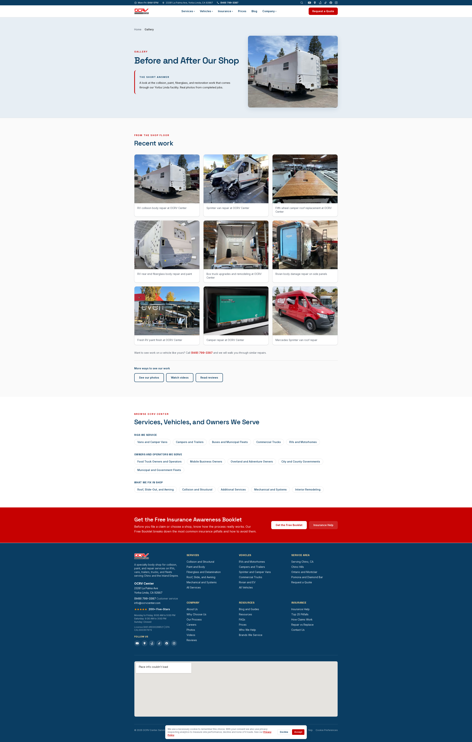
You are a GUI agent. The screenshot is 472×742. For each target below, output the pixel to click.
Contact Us (298, 629)
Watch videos (180, 377)
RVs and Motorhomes (303, 442)
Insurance (225, 11)
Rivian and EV (247, 582)
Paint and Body (196, 566)
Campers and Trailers (190, 442)
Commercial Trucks (268, 442)
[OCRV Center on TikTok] (325, 2)
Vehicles (206, 11)
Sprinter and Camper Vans (255, 572)
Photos (191, 629)
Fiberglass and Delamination (204, 572)
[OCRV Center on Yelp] (320, 2)
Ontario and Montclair (304, 572)
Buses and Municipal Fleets (230, 442)
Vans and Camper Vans (152, 442)
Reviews (192, 640)
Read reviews (209, 377)
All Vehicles (246, 587)
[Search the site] (301, 2)
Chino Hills (297, 566)
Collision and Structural (197, 489)
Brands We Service (250, 634)
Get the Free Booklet (289, 525)
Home (137, 29)
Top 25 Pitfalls (299, 614)
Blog (254, 11)
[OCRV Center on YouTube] (309, 2)
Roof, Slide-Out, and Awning (155, 489)
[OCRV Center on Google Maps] (314, 2)
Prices (242, 11)
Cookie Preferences (327, 730)
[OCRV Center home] (141, 11)
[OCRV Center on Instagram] (336, 2)
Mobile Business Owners (206, 461)
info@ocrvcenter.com (147, 602)
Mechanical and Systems (270, 489)
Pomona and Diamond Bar (307, 577)
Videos (191, 634)
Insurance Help (323, 525)
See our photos (149, 377)
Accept (298, 732)
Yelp (310, 730)
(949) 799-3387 (229, 2)
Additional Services (233, 489)
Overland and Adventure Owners (252, 461)
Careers (191, 624)
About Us (192, 609)
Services (188, 11)
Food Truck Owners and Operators (159, 461)
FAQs (242, 619)
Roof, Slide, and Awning (201, 577)
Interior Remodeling (307, 489)
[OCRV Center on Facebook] (330, 2)
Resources (245, 614)
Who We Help (247, 629)
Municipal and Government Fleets (159, 470)
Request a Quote (323, 11)
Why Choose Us (196, 614)
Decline (284, 732)
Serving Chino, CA (302, 561)
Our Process (194, 619)
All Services (194, 587)
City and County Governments (300, 461)
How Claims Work (302, 619)
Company (269, 11)
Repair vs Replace (302, 624)
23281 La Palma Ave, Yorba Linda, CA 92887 (189, 2)
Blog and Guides (249, 609)
